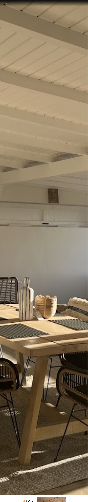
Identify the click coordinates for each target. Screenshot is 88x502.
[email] (82, 4)
